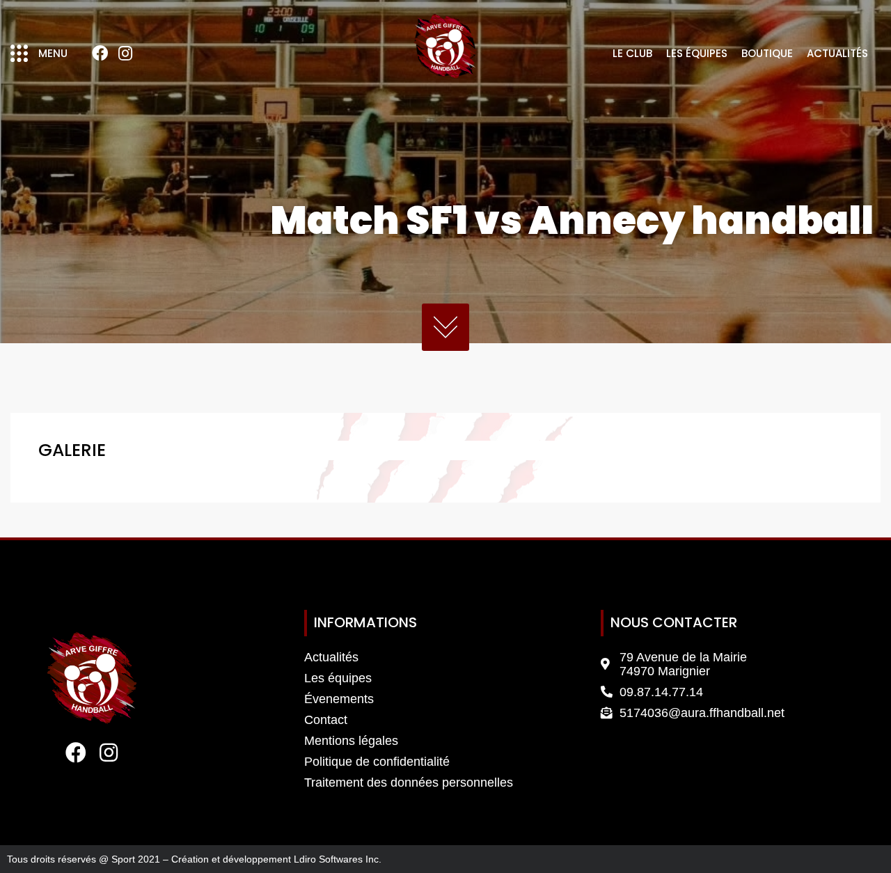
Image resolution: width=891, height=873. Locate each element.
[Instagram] (125, 53)
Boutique (767, 53)
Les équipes (696, 53)
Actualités (837, 53)
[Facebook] (99, 53)
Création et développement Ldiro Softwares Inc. (276, 859)
